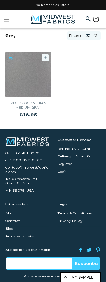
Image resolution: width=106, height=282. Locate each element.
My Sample (82, 277)
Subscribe (86, 263)
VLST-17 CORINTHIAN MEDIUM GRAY (28, 105)
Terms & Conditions (75, 213)
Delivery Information (76, 156)
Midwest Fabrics (45, 276)
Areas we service (20, 236)
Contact (12, 221)
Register (65, 164)
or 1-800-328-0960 (23, 160)
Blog (9, 228)
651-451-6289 (27, 153)
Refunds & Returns (74, 149)
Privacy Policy (70, 221)
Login (63, 171)
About (10, 213)
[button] (7, 19)
